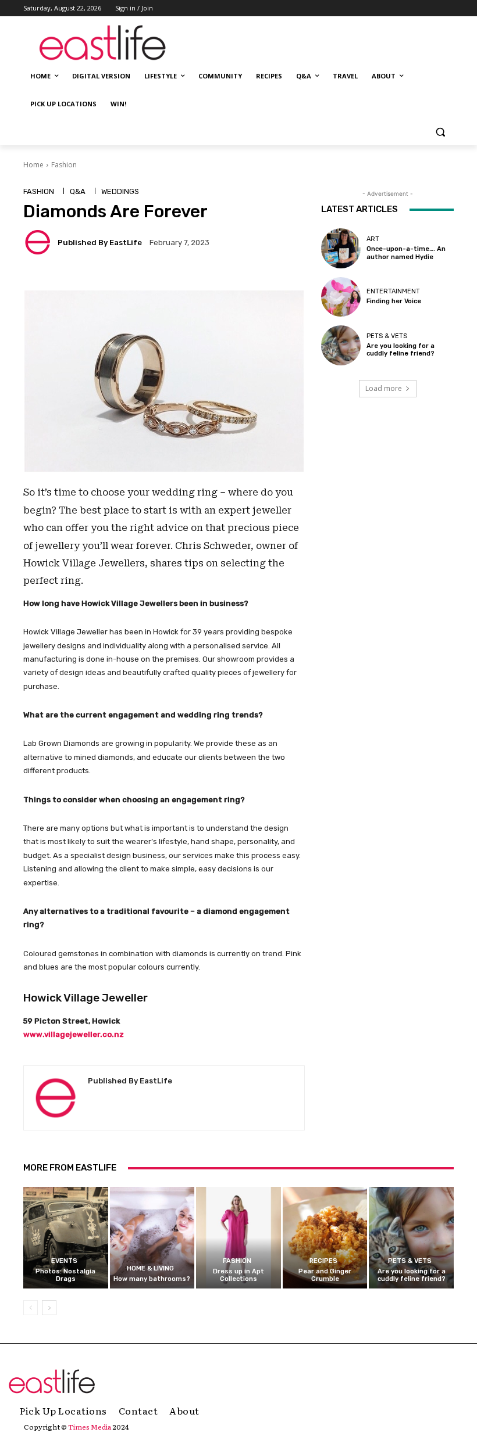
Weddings (120, 191)
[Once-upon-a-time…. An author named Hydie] (341, 248)
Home (33, 165)
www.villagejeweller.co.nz (73, 1034)
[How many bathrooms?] (152, 1237)
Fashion (64, 165)
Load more (383, 388)
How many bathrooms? (151, 1279)
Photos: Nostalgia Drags (65, 1275)
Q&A (78, 191)
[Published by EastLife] (39, 242)
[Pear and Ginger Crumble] (325, 1237)
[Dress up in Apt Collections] (238, 1237)
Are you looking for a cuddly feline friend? (400, 349)
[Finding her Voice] (341, 297)
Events (64, 1261)
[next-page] (49, 1307)
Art (372, 239)
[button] (440, 132)
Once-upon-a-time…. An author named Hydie (406, 252)
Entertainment (393, 291)
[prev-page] (30, 1307)
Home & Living (150, 1268)
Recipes (323, 1261)
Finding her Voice (393, 301)
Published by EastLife (100, 242)
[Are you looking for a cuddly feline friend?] (341, 345)
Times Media (89, 1427)
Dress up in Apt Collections (238, 1275)
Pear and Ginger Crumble (324, 1275)
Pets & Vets (386, 336)
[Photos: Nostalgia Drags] (65, 1237)
